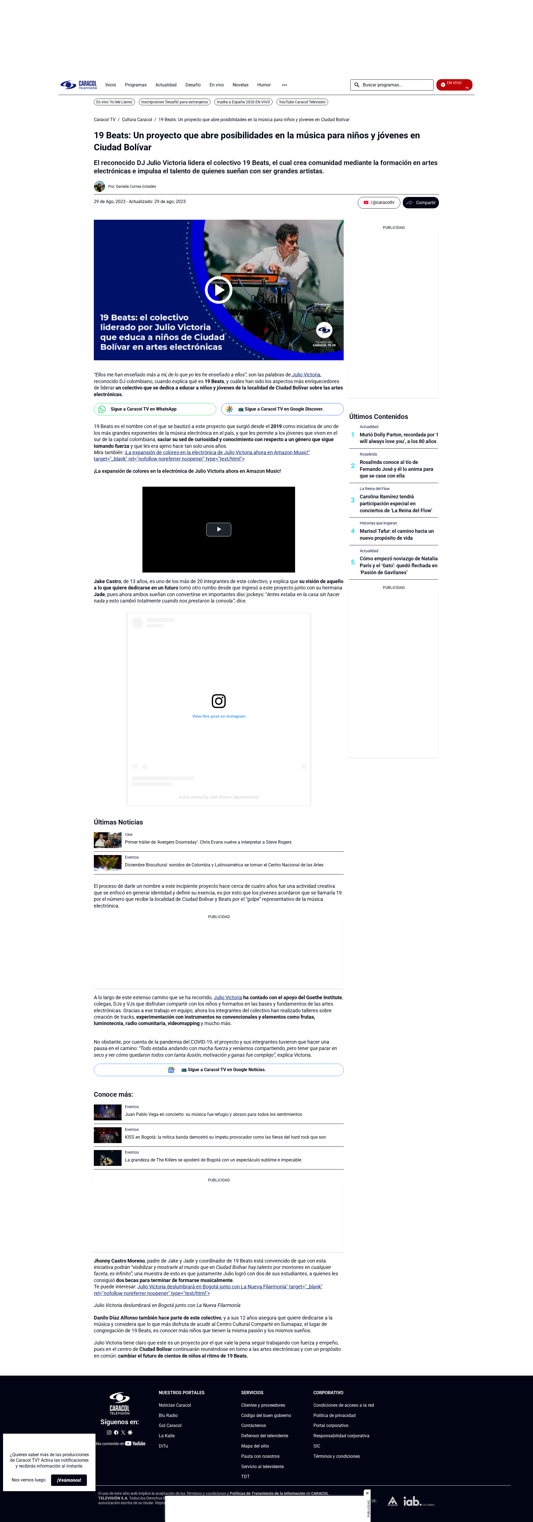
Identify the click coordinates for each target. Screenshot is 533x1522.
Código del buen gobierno (266, 1415)
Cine (128, 834)
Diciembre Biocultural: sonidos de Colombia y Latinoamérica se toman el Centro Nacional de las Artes (224, 865)
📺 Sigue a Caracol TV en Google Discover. (281, 409)
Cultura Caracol (137, 119)
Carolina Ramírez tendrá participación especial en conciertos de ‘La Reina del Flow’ (396, 503)
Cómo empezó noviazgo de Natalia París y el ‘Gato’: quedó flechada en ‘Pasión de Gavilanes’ (399, 565)
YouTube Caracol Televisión (302, 102)
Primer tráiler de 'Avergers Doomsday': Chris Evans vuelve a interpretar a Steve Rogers (208, 842)
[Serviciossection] (289, 1393)
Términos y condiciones (336, 1456)
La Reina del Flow (375, 488)
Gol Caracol (170, 1425)
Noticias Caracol (175, 1405)
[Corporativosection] (372, 1393)
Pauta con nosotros (260, 1456)
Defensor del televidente (264, 1435)
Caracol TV (104, 119)
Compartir (426, 202)
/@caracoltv (382, 202)
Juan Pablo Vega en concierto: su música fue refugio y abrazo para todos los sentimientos (213, 1114)
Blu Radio (168, 1415)
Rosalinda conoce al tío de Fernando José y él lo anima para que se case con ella (396, 469)
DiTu (163, 1446)
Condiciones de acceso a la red (343, 1405)
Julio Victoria (305, 375)
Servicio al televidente (262, 1466)
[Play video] (219, 290)
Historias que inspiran (378, 523)
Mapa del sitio (255, 1446)
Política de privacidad (334, 1415)
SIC (316, 1446)
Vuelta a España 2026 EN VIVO (243, 102)
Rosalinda (368, 454)
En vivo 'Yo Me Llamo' (114, 102)
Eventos (132, 857)
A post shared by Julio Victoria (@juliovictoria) (219, 797)
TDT (245, 1476)
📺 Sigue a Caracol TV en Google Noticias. (223, 1069)
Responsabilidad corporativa (341, 1435)
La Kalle (167, 1435)
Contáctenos (253, 1425)
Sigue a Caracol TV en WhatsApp (144, 409)
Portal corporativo (330, 1425)
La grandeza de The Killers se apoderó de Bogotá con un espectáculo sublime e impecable (213, 1160)
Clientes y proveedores (263, 1405)
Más (285, 85)
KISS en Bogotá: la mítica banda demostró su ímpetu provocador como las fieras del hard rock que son (225, 1137)
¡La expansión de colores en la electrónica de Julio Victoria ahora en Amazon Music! (187, 471)
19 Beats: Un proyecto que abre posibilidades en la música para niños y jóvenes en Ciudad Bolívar (254, 119)
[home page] (79, 85)
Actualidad (369, 426)
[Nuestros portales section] (206, 1393)
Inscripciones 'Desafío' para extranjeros (174, 102)
